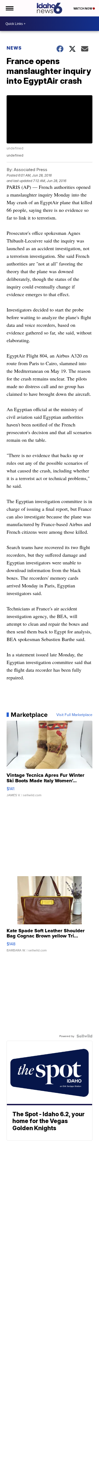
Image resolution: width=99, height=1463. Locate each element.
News (14, 48)
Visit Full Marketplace (74, 715)
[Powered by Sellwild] (84, 1036)
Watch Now (83, 8)
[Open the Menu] (9, 8)
